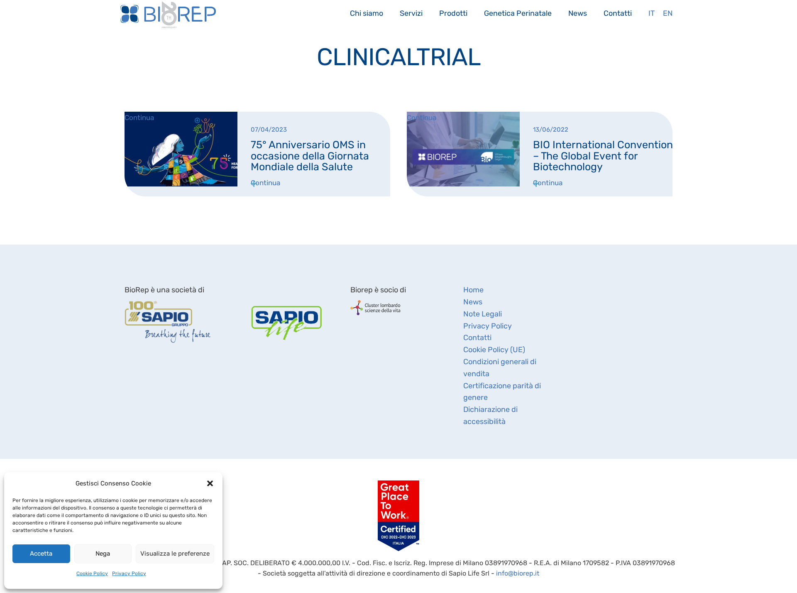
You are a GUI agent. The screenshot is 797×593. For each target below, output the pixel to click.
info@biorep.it (517, 573)
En (667, 13)
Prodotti (453, 13)
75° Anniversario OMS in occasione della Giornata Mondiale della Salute (310, 156)
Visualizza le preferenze (175, 553)
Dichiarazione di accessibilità (490, 415)
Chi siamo (366, 13)
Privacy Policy (129, 573)
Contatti (618, 13)
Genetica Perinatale (518, 13)
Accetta (41, 553)
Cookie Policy (92, 573)
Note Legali (482, 314)
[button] (210, 483)
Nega (102, 553)
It (651, 13)
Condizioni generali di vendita (499, 367)
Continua (265, 183)
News (577, 13)
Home (473, 289)
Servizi (411, 13)
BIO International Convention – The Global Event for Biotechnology (603, 156)
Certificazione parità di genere (502, 391)
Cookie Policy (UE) (494, 349)
